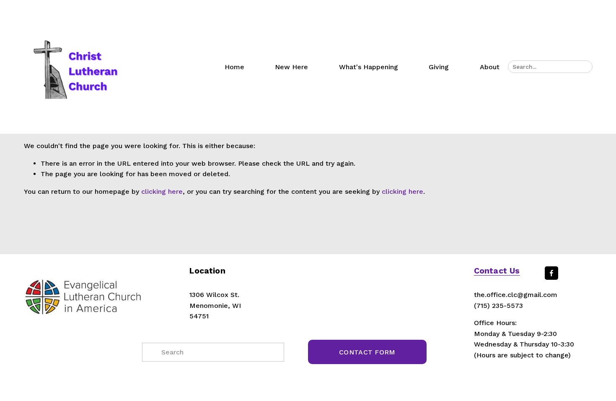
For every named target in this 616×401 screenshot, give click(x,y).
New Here (291, 67)
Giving (439, 67)
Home (234, 67)
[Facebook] (551, 273)
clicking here (162, 191)
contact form (367, 352)
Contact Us (497, 271)
